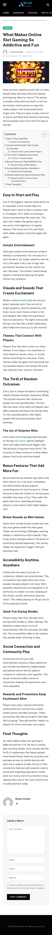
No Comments (11, 56)
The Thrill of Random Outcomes (22, 155)
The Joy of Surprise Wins (22, 158)
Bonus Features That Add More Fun (24, 161)
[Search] (47, 4)
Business (18, 13)
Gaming (7, 28)
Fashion (32, 13)
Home (6, 13)
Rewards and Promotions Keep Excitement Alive (24, 179)
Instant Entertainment (20, 142)
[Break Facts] (26, 4)
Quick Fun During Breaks (21, 171)
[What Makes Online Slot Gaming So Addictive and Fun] (26, 72)
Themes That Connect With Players (26, 152)
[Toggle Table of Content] (43, 134)
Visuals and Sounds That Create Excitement (22, 147)
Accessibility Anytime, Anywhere (23, 168)
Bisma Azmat (17, 52)
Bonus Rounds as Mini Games (23, 165)
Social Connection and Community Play (26, 175)
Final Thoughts (13, 184)
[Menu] (5, 4)
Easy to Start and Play (17, 138)
